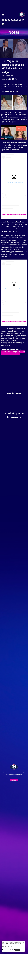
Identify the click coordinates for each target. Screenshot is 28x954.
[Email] (23, 20)
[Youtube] (12, 20)
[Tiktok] (14, 20)
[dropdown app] (20, 20)
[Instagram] (9, 20)
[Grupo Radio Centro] (17, 20)
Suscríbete (14, 780)
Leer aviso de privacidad (8, 949)
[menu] (3, 15)
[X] (6, 20)
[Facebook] (3, 20)
